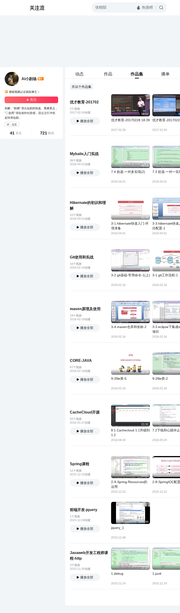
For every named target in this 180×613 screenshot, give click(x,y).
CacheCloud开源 (85, 412)
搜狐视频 (13, 8)
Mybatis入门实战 (84, 154)
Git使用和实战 (82, 257)
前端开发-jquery (83, 510)
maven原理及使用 (85, 309)
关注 (33, 100)
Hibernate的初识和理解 (88, 205)
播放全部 (86, 121)
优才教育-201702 (84, 102)
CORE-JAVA (81, 361)
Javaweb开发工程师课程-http (89, 555)
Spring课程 (79, 464)
